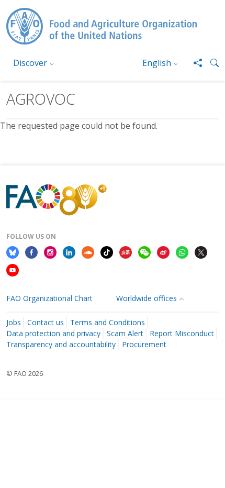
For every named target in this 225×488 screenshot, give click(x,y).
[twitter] (201, 252)
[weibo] (163, 252)
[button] (210, 63)
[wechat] (144, 252)
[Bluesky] (12, 252)
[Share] (193, 63)
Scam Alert (125, 333)
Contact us (45, 322)
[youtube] (12, 269)
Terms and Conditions (107, 322)
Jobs (13, 322)
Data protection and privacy (53, 333)
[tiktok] (106, 252)
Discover (30, 63)
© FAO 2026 (24, 373)
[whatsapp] (182, 252)
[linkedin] (69, 252)
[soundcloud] (88, 252)
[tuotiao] (125, 252)
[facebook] (31, 252)
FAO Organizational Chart (49, 298)
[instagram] (50, 252)
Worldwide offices (146, 298)
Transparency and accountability (61, 344)
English (156, 63)
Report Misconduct (182, 333)
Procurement (144, 344)
